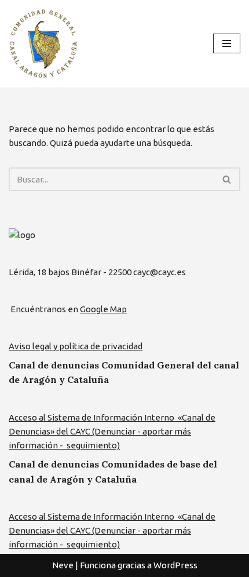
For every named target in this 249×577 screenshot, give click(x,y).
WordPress (175, 565)
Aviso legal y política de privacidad (75, 346)
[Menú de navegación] (226, 43)
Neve (63, 565)
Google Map (103, 309)
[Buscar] (227, 179)
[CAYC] (43, 43)
